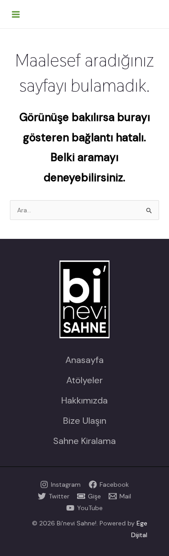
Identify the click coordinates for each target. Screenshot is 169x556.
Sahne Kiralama (84, 441)
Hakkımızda (84, 400)
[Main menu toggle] (15, 14)
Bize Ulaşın (84, 420)
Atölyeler (84, 380)
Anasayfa (84, 360)
